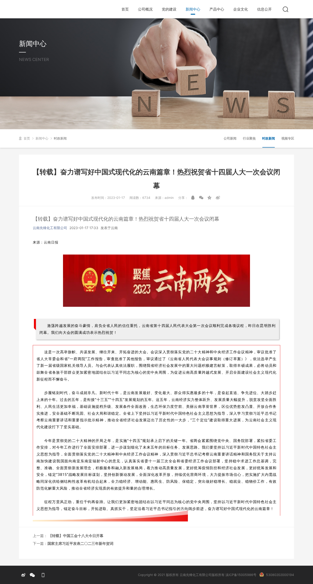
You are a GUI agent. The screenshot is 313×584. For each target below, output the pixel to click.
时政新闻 (60, 138)
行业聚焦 (249, 138)
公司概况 (145, 9)
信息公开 (264, 9)
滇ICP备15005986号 (240, 575)
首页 (125, 9)
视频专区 (287, 138)
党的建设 (169, 9)
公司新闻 (230, 138)
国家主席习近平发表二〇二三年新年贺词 (80, 543)
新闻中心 (193, 9)
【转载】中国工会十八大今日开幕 (75, 535)
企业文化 (240, 9)
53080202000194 (280, 575)
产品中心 (216, 9)
